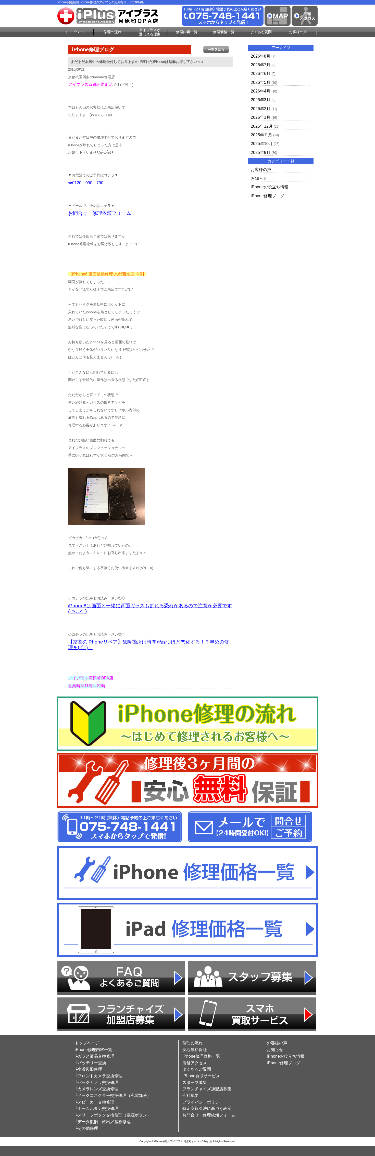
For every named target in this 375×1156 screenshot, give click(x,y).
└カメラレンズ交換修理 (96, 1089)
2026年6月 (260, 73)
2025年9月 (260, 152)
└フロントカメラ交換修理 (98, 1076)
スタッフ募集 (194, 1082)
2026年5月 (260, 82)
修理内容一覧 (186, 32)
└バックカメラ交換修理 (96, 1082)
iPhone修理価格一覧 (201, 1056)
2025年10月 (262, 143)
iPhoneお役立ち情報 (269, 187)
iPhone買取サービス (201, 1076)
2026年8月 (260, 56)
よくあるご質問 (196, 1069)
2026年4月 (260, 91)
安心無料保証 (194, 1049)
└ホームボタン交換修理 (96, 1108)
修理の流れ (112, 32)
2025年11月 (261, 135)
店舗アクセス (194, 1063)
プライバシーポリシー (202, 1102)
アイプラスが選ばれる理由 (149, 32)
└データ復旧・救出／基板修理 (103, 1122)
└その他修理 (86, 1128)
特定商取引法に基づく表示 (206, 1108)
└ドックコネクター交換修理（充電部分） (113, 1095)
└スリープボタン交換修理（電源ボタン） (113, 1115)
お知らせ (259, 178)
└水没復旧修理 (88, 1069)
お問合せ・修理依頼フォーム (99, 213)
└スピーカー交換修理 (94, 1102)
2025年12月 (262, 126)
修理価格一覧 (223, 32)
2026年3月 (260, 100)
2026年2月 (260, 109)
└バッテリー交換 (90, 1063)
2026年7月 (260, 65)
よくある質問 (261, 32)
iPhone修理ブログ (267, 196)
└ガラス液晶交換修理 (94, 1056)
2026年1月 (260, 117)
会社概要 (190, 1095)
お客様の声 (298, 32)
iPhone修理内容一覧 (93, 1049)
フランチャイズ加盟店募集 (206, 1089)
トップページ (75, 32)
